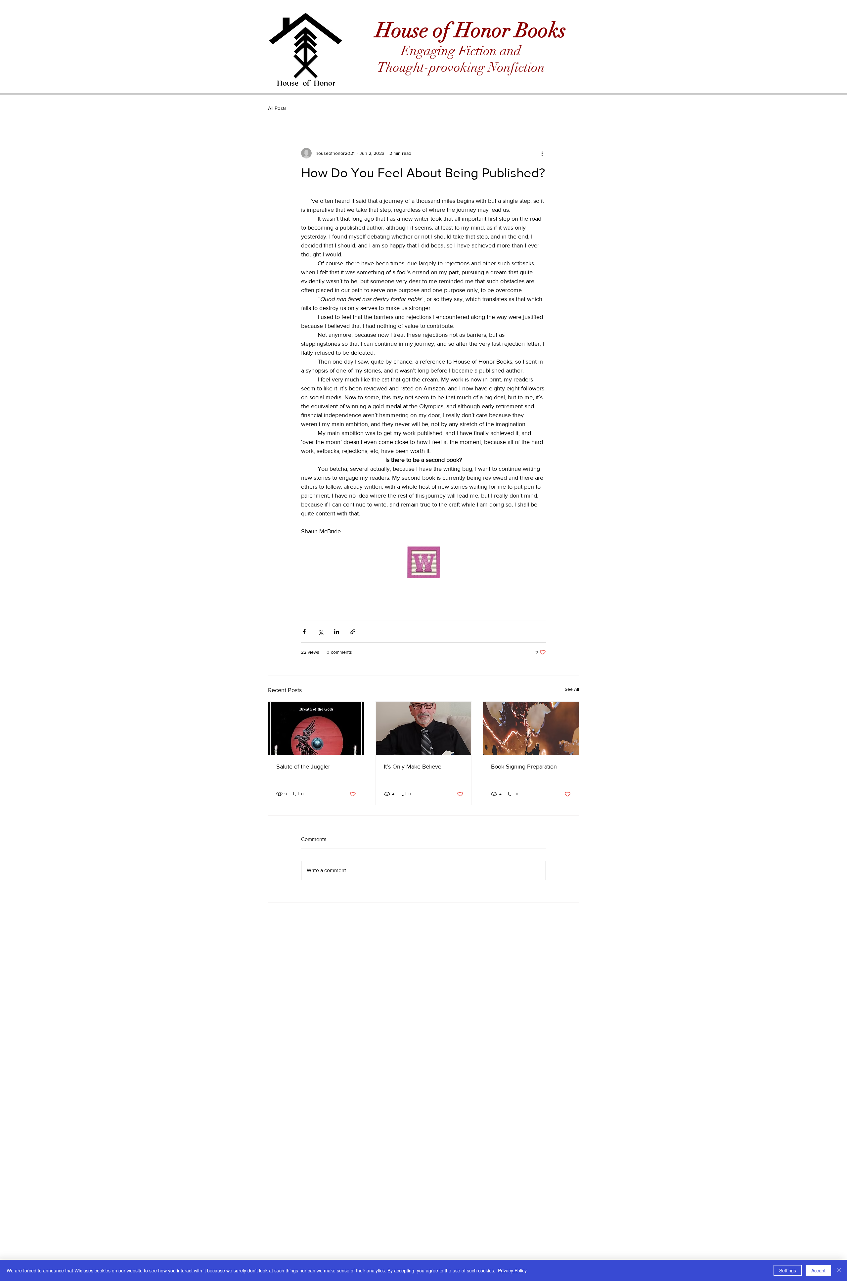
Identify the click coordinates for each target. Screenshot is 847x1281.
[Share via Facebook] (304, 632)
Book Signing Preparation (524, 766)
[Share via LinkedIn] (337, 632)
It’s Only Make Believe (412, 766)
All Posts (277, 108)
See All (572, 689)
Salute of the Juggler (303, 766)
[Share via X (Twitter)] (320, 632)
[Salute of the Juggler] (316, 728)
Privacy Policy (512, 1270)
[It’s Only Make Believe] (423, 728)
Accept (818, 1270)
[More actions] (542, 153)
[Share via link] (353, 632)
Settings (787, 1270)
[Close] (839, 1270)
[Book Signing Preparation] (531, 728)
